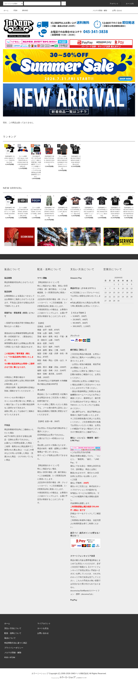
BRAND (25, 10)
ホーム (6, 10)
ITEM (15, 10)
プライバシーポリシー (13, 648)
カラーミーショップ (40, 673)
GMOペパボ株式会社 (80, 673)
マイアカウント (44, 623)
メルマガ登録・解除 (100, 10)
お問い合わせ (117, 10)
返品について (10, 638)
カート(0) (130, 4)
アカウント (114, 4)
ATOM (12, 657)
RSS (6, 657)
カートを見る (43, 628)
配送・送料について (12, 633)
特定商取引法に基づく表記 (15, 643)
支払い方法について (12, 628)
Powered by (55, 678)
